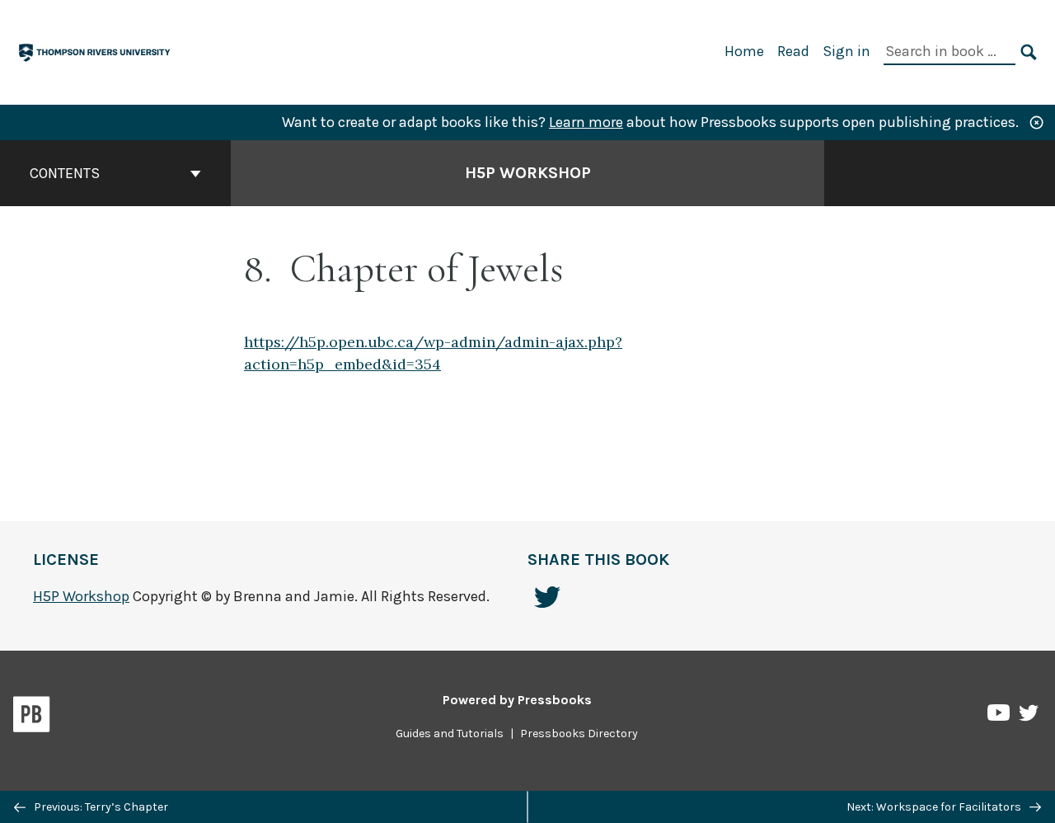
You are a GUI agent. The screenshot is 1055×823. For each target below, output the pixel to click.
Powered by (517, 700)
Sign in (846, 51)
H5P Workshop (528, 172)
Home (744, 51)
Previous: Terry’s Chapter (99, 807)
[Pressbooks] (31, 717)
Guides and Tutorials (450, 734)
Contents (65, 173)
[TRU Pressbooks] (95, 51)
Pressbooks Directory (579, 734)
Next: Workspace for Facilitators (935, 807)
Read (793, 51)
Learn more (586, 122)
